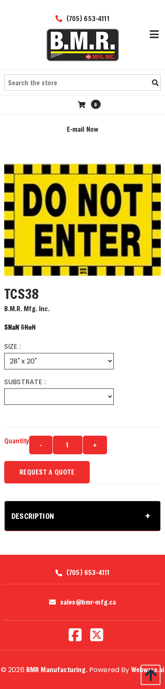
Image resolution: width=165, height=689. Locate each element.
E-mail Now (83, 129)
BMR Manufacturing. (57, 669)
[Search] (155, 82)
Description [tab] (32, 516)
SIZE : (12, 346)
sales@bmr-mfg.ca (88, 602)
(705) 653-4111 (86, 18)
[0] (83, 104)
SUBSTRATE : (25, 382)
